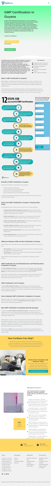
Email (36, 109)
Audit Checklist (30, 466)
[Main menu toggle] (48, 3)
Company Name (39, 119)
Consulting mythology (18, 461)
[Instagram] (6, 474)
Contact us (16, 462)
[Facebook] (2, 474)
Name (37, 103)
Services (16, 459)
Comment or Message (40, 136)
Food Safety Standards (43, 464)
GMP (17, 60)
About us (16, 458)
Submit (39, 147)
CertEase (6, 20)
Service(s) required (39, 130)
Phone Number (39, 114)
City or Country (39, 125)
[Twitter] (4, 474)
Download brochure (31, 461)
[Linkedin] (8, 474)
